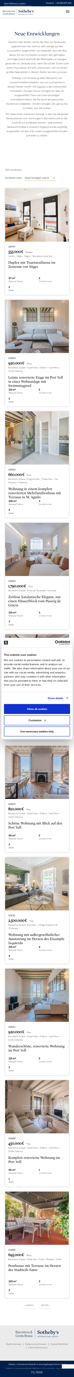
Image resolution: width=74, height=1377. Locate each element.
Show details (55, 698)
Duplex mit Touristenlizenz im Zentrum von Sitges (31, 264)
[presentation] (9, 216)
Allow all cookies (37, 709)
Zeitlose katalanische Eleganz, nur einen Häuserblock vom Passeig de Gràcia (34, 601)
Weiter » (45, 1305)
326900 (12, 358)
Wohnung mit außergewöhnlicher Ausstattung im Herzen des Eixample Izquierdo (36, 939)
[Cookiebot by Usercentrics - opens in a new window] (55, 642)
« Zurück (29, 1305)
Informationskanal (37, 1348)
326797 (11, 247)
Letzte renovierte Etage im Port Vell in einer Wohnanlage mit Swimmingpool (35, 381)
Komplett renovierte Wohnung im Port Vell (34, 1160)
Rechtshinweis (14, 1344)
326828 (11, 470)
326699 (11, 1138)
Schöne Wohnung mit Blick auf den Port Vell (35, 825)
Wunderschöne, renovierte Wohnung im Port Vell (36, 1048)
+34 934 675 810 (63, 3)
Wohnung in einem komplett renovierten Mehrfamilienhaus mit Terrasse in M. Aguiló (34, 493)
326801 (11, 1027)
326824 (11, 804)
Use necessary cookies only (37, 731)
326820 (12, 581)
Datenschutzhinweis (35, 1344)
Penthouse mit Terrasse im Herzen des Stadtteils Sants (34, 1268)
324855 (11, 1250)
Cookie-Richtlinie (59, 1344)
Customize (35, 720)
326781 (11, 916)
